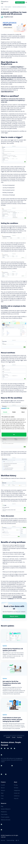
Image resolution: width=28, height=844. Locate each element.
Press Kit (16, 798)
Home (2, 6)
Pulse (2, 795)
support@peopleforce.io (7, 91)
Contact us (16, 795)
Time (2, 798)
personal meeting (17, 596)
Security (3, 840)
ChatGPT (8, 737)
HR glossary (4, 811)
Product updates (8, 6)
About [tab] (22, 412)
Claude (13, 737)
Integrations (17, 790)
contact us (10, 598)
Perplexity (19, 737)
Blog (2, 806)
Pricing (15, 785)
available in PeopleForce (17, 66)
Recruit (3, 787)
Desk (2, 793)
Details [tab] (14, 412)
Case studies (4, 814)
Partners (16, 787)
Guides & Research (5, 809)
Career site (16, 793)
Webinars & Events (5, 819)
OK (14, 434)
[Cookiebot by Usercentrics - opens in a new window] (20, 408)
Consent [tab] (5, 412)
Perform (3, 790)
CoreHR (3, 785)
